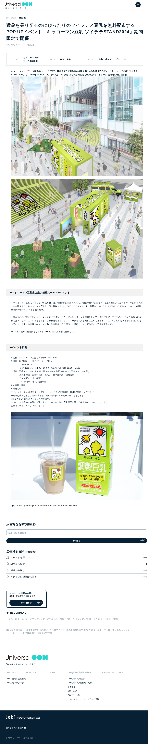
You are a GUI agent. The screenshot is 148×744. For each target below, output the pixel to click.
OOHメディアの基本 (77, 679)
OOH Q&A (72, 691)
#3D (68, 619)
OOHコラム (31, 672)
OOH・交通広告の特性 (16, 679)
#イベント (98, 619)
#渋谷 (108, 619)
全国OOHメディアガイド (113, 672)
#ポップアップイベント (15, 45)
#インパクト (14, 619)
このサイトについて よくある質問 (83, 699)
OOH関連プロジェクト (16, 683)
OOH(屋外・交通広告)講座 (79, 672)
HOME (9, 630)
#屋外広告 (30, 45)
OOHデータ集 (74, 695)
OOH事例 (22, 18)
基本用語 (72, 687)
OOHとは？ (11, 672)
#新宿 (115, 619)
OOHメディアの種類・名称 (80, 683)
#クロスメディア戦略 (82, 619)
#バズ (24, 619)
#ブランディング (37, 619)
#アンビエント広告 (55, 619)
